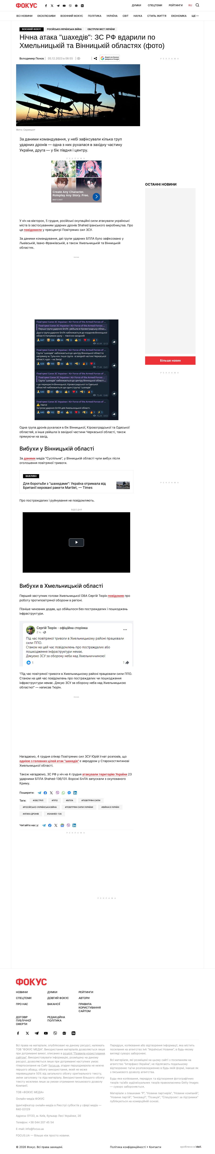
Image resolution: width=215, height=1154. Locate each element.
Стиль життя (156, 15)
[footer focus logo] (31, 982)
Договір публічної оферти (23, 1020)
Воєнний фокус (31, 29)
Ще (194, 15)
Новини (22, 992)
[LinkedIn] (82, 5)
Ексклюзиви (46, 15)
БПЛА (70, 800)
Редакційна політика (56, 1018)
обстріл (38, 800)
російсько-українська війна (40, 807)
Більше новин (170, 360)
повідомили (33, 230)
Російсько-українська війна (64, 29)
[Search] (197, 5)
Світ (125, 15)
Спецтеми (155, 5)
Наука (138, 15)
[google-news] (64, 1033)
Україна (112, 15)
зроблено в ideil (191, 1147)
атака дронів (31, 814)
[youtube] (46, 1033)
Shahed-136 (55, 814)
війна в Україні (111, 807)
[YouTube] (64, 5)
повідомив (116, 595)
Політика (94, 15)
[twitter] (27, 1033)
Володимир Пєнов (31, 58)
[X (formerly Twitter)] (52, 5)
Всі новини (24, 15)
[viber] (55, 1033)
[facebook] (18, 1033)
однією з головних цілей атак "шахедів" (49, 761)
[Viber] (70, 5)
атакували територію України (104, 774)
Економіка (179, 15)
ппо (55, 800)
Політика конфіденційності (128, 1147)
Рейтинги (176, 5)
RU (190, 5)
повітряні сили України (79, 807)
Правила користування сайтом (90, 1007)
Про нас (22, 1004)
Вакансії (53, 1004)
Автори (84, 998)
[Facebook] (46, 5)
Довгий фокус (58, 998)
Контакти (155, 1147)
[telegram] (36, 1033)
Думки (136, 5)
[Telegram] (58, 5)
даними (29, 458)
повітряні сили (91, 800)
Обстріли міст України (101, 29)
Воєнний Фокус (71, 15)
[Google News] (76, 5)
